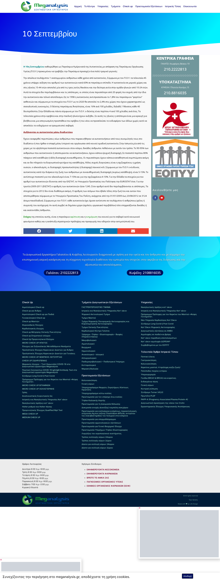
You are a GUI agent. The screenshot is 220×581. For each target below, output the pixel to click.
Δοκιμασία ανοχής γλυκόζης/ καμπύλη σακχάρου (105, 407)
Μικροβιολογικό (89, 340)
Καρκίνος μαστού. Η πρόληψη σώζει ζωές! (160, 367)
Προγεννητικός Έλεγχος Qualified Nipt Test (42, 410)
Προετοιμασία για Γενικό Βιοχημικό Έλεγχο (102, 426)
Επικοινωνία (190, 6)
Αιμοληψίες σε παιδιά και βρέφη (156, 334)
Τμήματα (115, 6)
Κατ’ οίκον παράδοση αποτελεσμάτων (159, 338)
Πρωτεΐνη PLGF (148, 396)
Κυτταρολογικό (89, 365)
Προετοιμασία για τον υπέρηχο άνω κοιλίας (102, 397)
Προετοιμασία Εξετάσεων (148, 6)
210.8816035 (175, 92)
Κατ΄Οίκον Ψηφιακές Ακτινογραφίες (158, 327)
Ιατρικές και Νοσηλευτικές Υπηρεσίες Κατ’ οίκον (44, 399)
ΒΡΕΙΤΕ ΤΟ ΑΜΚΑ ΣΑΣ (98, 477)
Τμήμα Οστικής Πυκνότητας (95, 327)
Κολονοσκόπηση (89, 380)
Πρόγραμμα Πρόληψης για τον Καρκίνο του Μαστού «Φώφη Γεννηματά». (50, 380)
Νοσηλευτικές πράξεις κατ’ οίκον (37, 403)
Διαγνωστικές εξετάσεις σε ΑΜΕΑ (157, 331)
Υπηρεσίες (102, 6)
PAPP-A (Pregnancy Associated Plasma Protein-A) (164, 399)
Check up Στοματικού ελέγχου (36, 335)
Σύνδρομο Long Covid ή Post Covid (38, 376)
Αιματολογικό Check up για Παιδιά (38, 314)
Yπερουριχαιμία (148, 374)
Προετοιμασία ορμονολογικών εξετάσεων (101, 423)
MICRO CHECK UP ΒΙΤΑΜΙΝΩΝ (36, 385)
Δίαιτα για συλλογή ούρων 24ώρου (98, 444)
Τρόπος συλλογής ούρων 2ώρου (97, 440)
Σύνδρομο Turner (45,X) (152, 392)
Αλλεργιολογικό (89, 358)
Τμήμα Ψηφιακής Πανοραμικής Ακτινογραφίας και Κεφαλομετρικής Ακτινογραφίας (105, 322)
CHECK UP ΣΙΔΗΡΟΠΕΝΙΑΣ (34, 360)
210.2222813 (175, 69)
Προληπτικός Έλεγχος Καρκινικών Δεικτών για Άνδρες (47, 350)
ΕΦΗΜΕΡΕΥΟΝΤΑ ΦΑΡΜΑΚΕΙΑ (102, 473)
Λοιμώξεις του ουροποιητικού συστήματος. (102, 433)
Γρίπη (24, 392)
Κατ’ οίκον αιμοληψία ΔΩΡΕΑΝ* (155, 341)
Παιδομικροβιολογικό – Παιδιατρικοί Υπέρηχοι (103, 361)
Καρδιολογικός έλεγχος (33, 328)
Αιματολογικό (88, 344)
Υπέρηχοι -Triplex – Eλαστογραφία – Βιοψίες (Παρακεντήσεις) (102, 335)
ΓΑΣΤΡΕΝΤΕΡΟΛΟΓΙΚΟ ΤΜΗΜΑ (96, 307)
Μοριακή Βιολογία (90, 369)
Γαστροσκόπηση (148, 360)
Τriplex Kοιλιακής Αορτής (93, 400)
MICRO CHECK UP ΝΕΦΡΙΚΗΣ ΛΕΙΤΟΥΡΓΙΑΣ (42, 357)
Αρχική (78, 6)
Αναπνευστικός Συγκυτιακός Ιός (37, 396)
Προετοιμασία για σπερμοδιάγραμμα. (99, 419)
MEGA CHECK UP (30, 414)
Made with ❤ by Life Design (188, 504)
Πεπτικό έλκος (148, 356)
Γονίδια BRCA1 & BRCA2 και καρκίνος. (158, 378)
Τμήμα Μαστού (89, 318)
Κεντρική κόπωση (149, 389)
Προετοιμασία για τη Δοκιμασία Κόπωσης (101, 404)
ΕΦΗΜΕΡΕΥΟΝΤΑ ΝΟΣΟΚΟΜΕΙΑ (103, 469)
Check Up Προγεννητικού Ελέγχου (38, 339)
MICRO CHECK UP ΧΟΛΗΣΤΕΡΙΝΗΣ (38, 389)
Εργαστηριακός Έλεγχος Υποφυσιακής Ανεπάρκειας (165, 406)
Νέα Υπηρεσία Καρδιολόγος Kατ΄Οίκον (159, 320)
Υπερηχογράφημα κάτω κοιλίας (97, 393)
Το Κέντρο (89, 6)
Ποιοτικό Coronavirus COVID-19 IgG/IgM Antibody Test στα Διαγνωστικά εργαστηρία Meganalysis (49, 371)
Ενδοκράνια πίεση (149, 381)
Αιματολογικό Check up (33, 307)
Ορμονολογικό (88, 351)
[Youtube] (161, 197)
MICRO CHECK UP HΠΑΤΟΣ (34, 343)
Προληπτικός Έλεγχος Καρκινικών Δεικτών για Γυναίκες (48, 353)
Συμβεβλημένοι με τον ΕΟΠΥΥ (155, 345)
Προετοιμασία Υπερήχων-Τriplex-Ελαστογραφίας (105, 430)
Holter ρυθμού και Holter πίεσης (37, 406)
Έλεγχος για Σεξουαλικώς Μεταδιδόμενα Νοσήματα (46, 346)
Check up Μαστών (30, 321)
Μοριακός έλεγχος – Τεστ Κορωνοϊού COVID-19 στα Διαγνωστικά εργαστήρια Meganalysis (46, 365)
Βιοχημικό (86, 347)
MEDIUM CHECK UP (31, 417)
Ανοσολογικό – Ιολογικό (93, 354)
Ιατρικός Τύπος (173, 6)
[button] (39, 231)
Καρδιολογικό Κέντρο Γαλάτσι (95, 331)
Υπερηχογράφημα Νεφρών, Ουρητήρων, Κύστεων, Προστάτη (105, 388)
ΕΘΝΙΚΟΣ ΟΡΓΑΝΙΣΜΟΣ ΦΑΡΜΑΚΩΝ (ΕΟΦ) (108, 486)
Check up (128, 6)
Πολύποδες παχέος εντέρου (154, 371)
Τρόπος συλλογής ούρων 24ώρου (97, 437)
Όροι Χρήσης (193, 500)
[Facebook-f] (155, 197)
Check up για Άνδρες (31, 311)
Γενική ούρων (88, 384)
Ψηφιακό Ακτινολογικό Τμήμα (96, 314)
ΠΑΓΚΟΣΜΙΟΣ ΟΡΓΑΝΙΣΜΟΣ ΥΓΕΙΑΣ (105, 481)
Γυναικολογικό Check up (33, 318)
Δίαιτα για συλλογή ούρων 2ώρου (97, 448)
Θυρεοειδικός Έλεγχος (32, 325)
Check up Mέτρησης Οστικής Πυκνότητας (41, 332)
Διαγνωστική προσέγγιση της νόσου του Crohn (162, 403)
